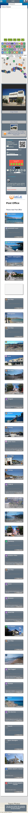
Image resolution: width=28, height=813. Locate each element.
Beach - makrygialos (14, 256)
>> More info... (19, 222)
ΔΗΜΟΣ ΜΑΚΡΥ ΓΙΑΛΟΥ (15, 769)
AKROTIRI (10, 612)
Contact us (10, 812)
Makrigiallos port (13, 242)
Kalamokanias (12, 512)
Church (9, 726)
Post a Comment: (11, 189)
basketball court (12, 228)
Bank (9, 356)
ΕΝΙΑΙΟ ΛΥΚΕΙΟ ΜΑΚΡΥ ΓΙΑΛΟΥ (15, 783)
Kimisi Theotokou (13, 384)
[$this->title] (15, 198)
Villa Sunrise (11, 712)
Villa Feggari (11, 669)
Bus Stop (10, 299)
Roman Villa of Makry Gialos (15, 342)
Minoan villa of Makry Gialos (15, 499)
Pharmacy (10, 541)
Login (2, 812)
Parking (10, 427)
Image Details (14, 112)
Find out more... (15, 811)
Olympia (10, 683)
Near (18, 39)
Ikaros (9, 584)
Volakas (10, 413)
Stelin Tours (11, 441)
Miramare (10, 598)
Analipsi (10, 271)
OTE (8, 754)
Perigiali (10, 399)
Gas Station (11, 626)
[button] (19, 64)
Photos (10, 39)
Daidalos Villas (12, 555)
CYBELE (10, 484)
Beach (9, 697)
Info (15, 39)
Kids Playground (12, 527)
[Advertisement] (14, 22)
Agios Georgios (12, 740)
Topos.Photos (14, 804)
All (22, 39)
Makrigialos (11, 313)
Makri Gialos (11, 214)
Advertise (5, 812)
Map (5, 39)
